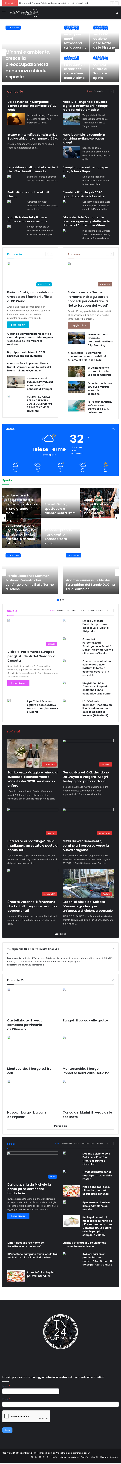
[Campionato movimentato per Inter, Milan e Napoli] (64, 176)
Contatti (114, 1457)
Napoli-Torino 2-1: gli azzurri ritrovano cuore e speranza (27, 219)
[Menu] (4, 13)
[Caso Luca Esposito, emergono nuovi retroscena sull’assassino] (75, 37)
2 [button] (60, 600)
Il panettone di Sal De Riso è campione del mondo (96, 1206)
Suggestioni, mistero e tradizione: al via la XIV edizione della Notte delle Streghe (104, 34)
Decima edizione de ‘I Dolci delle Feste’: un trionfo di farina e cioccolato (96, 1159)
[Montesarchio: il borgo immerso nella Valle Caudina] (88, 1050)
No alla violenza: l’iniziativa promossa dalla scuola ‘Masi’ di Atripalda (95, 626)
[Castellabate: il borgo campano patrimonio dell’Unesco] (32, 1002)
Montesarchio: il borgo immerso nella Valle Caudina (86, 1070)
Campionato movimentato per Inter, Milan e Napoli (85, 169)
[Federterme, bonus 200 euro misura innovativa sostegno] (76, 387)
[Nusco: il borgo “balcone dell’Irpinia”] (32, 1094)
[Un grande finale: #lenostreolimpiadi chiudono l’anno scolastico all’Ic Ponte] (64, 682)
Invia (7, 1430)
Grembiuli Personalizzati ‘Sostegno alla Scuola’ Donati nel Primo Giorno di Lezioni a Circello (97, 646)
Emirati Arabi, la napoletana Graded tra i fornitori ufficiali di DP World (30, 296)
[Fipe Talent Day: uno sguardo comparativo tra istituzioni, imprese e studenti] (9, 700)
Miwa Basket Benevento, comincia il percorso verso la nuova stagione (53, 3)
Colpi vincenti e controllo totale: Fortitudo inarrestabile (96, 506)
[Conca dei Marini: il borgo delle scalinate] (88, 1094)
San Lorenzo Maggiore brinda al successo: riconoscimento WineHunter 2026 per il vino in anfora (32, 779)
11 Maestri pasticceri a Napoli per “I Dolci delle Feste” (97, 1175)
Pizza (76, 1143)
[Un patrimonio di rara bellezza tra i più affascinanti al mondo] (9, 176)
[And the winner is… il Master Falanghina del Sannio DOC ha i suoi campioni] (91, 572)
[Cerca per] (117, 13)
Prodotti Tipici (88, 1143)
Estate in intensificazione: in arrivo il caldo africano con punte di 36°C (32, 136)
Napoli (91, 610)
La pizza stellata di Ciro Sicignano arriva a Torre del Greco (84, 1244)
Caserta (82, 610)
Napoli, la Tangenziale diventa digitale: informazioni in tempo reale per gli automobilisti (85, 106)
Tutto (89, 91)
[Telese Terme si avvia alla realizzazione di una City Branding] (76, 338)
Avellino (60, 610)
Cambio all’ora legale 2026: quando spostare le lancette (83, 194)
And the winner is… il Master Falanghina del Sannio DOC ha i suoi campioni (90, 584)
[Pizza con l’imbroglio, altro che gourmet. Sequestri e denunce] (71, 1191)
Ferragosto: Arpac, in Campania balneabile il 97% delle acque (99, 407)
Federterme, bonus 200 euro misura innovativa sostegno (99, 389)
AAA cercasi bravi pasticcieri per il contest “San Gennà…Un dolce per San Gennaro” (97, 1259)
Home (54, 1457)
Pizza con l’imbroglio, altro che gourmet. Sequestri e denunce (96, 1190)
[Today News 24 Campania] (24, 13)
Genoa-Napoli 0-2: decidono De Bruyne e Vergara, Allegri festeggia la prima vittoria (86, 776)
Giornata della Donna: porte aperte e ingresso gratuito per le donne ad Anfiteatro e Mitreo (86, 221)
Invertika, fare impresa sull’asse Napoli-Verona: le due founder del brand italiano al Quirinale (29, 367)
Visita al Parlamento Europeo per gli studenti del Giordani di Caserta (31, 656)
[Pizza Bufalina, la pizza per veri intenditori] (16, 1276)
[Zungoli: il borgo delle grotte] (88, 1002)
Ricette (100, 1143)
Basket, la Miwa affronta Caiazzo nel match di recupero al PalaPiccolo (97, 534)
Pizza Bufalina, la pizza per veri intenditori (41, 1274)
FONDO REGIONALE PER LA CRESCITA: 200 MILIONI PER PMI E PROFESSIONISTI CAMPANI (39, 404)
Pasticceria (67, 1143)
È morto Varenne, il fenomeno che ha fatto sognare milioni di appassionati (32, 906)
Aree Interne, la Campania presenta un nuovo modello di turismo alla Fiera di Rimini (87, 356)
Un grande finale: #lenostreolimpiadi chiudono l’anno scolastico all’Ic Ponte (96, 688)
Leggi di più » (18, 324)
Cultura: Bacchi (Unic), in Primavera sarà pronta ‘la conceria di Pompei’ (40, 384)
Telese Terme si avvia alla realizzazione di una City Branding (100, 340)
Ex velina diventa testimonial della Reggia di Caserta (99, 371)
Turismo (74, 254)
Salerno (99, 610)
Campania (98, 91)
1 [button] (58, 600)
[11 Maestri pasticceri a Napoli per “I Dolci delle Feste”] (64, 1171)
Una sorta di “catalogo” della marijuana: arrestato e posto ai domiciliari (32, 845)
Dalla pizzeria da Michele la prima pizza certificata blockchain (29, 1189)
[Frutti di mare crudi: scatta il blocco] (9, 201)
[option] (60, 52)
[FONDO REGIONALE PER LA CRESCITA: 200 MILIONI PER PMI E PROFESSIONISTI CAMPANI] (8, 396)
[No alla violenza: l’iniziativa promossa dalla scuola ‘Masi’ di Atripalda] (64, 620)
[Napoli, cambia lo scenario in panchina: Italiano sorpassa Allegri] (71, 152)
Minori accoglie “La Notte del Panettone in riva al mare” (25, 1244)
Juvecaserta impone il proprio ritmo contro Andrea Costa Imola (58, 534)
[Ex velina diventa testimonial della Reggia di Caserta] (76, 371)
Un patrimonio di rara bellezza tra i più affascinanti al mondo (32, 169)
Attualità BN (13, 27)
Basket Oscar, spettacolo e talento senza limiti (59, 508)
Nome (6, 1386)
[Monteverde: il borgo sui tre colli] (32, 1050)
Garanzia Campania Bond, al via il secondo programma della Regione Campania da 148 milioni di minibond (30, 339)
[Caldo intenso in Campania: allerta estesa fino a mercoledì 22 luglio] (16, 119)
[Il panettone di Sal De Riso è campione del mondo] (64, 1202)
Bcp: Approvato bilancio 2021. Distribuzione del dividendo (26, 354)
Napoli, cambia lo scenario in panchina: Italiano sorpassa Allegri (84, 138)
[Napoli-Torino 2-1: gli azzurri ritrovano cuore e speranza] (9, 226)
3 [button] (63, 600)
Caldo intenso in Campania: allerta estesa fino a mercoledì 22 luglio (31, 106)
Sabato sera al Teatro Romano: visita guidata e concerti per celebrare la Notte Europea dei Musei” (88, 299)
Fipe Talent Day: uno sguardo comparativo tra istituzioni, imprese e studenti (42, 707)
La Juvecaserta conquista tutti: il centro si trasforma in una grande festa (21, 504)
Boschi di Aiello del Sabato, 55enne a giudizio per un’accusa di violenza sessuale (88, 906)
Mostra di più (60, 1126)
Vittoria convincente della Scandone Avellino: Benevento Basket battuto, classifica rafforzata (21, 532)
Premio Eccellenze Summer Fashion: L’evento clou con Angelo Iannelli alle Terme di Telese (30, 582)
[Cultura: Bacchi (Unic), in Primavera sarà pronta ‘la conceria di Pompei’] (16, 382)
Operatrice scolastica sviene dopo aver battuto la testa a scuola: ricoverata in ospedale (96, 668)
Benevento (71, 610)
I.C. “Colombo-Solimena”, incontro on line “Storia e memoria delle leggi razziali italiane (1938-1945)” (97, 708)
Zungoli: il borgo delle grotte (85, 1020)
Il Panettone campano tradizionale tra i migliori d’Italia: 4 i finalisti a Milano (32, 1255)
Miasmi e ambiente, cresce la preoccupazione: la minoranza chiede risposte (28, 64)
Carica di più (60, 934)
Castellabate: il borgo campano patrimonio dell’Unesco (25, 1024)
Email (6, 1399)
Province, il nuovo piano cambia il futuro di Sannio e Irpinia (103, 66)
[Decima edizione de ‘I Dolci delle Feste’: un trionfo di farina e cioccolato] (64, 1153)
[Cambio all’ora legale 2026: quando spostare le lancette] (64, 201)
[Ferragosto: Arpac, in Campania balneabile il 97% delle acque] (76, 405)
